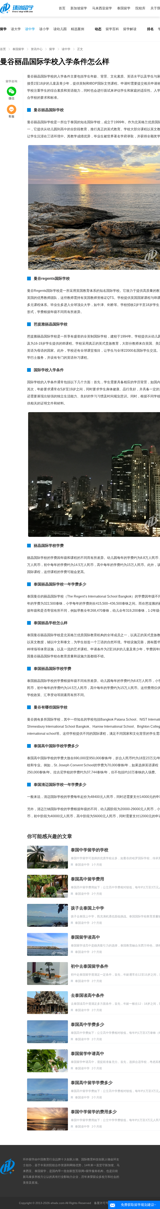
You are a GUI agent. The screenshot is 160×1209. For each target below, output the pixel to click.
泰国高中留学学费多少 (91, 1082)
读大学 (16, 29)
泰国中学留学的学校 (89, 850)
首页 (62, 8)
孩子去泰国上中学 (87, 908)
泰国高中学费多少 (87, 1024)
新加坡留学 (78, 8)
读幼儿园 (60, 29)
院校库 (140, 8)
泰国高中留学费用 (87, 879)
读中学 (30, 29)
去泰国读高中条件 (87, 995)
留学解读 (129, 29)
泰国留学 (123, 8)
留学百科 (112, 29)
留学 (52, 49)
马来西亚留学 (102, 8)
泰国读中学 (82, 864)
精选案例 (77, 29)
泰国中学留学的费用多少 (94, 1111)
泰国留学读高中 (85, 937)
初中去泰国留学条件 (89, 966)
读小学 (44, 29)
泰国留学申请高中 (87, 1053)
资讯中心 (36, 49)
